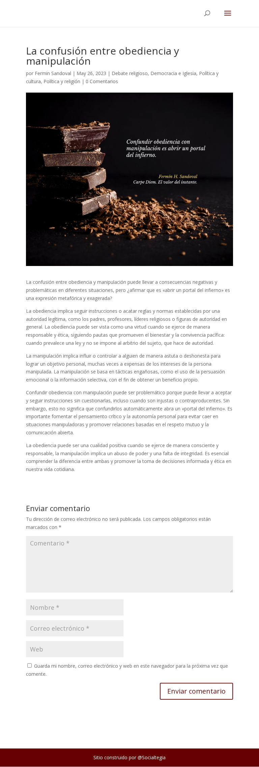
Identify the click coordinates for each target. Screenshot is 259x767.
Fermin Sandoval (53, 73)
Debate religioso (130, 73)
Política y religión (62, 81)
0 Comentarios (102, 81)
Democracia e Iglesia (173, 73)
